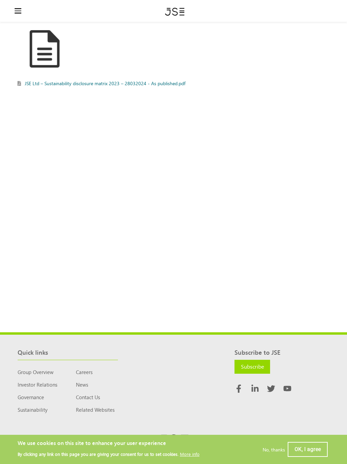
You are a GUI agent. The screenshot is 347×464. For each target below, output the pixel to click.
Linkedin (255, 389)
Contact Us (88, 397)
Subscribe (252, 366)
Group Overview (36, 371)
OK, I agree (307, 449)
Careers (84, 371)
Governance (31, 397)
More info (190, 454)
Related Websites (95, 409)
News (82, 384)
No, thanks (274, 449)
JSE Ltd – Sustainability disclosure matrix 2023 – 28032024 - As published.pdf (105, 83)
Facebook (238, 389)
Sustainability (32, 409)
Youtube (287, 389)
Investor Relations (37, 384)
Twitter (271, 389)
